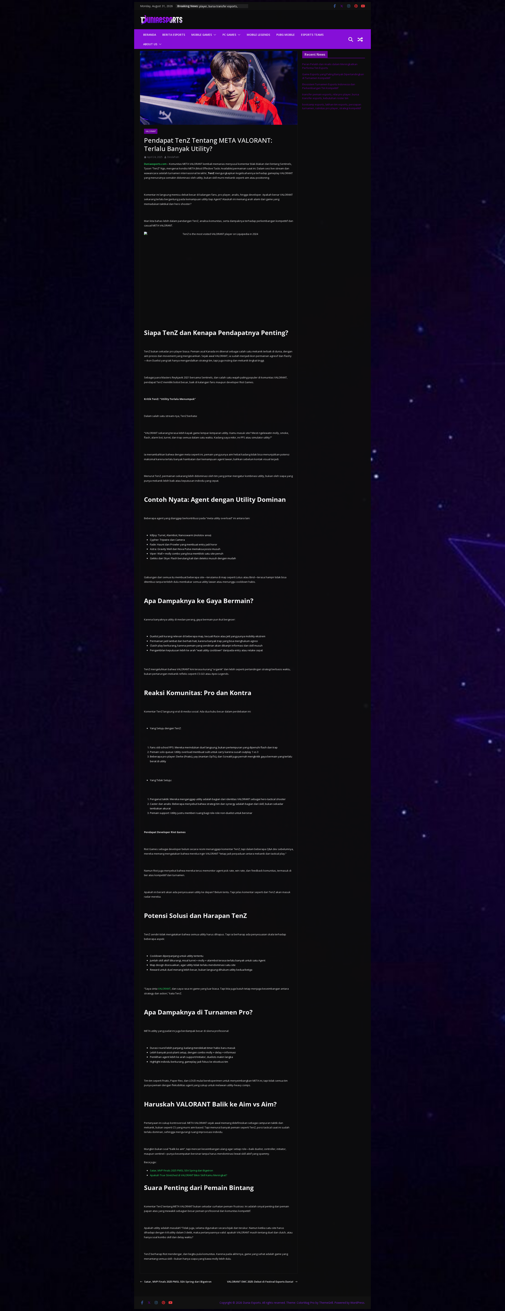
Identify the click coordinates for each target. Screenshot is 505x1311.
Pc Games (229, 35)
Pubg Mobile (285, 35)
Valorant (151, 131)
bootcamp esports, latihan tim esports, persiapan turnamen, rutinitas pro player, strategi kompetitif (331, 106)
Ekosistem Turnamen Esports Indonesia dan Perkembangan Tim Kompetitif (328, 86)
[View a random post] (360, 39)
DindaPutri (173, 157)
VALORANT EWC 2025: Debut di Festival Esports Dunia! (260, 1281)
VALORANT (164, 988)
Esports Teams (312, 35)
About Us (150, 44)
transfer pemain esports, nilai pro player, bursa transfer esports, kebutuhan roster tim (330, 96)
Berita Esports (173, 35)
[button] (214, 35)
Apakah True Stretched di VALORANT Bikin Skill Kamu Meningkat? (188, 1175)
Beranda (149, 35)
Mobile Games (201, 35)
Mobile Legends (258, 35)
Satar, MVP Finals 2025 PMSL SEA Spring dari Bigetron (181, 1170)
